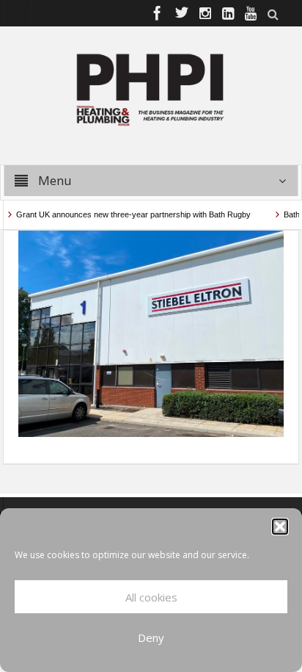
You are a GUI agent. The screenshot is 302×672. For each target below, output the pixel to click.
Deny (151, 637)
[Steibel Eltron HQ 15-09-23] (151, 332)
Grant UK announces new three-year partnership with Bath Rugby (128, 214)
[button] (280, 526)
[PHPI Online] (151, 88)
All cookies (151, 597)
